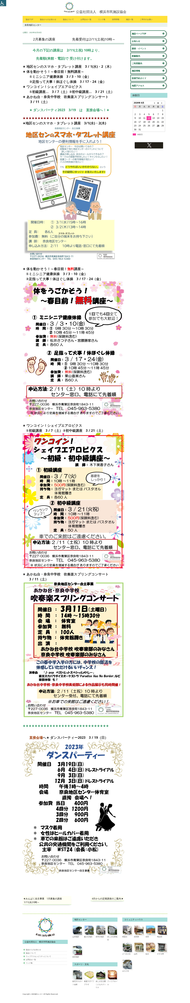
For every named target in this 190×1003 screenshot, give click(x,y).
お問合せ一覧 (86, 19)
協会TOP (29, 19)
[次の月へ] (162, 103)
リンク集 (101, 19)
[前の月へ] (153, 103)
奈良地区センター (37, 994)
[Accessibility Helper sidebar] (3, 3)
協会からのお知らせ (48, 19)
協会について (68, 19)
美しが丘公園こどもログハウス (101, 984)
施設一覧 (129, 19)
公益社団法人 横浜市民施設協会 (101, 11)
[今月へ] (158, 103)
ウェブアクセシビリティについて (38, 956)
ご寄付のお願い (146, 19)
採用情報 (115, 19)
